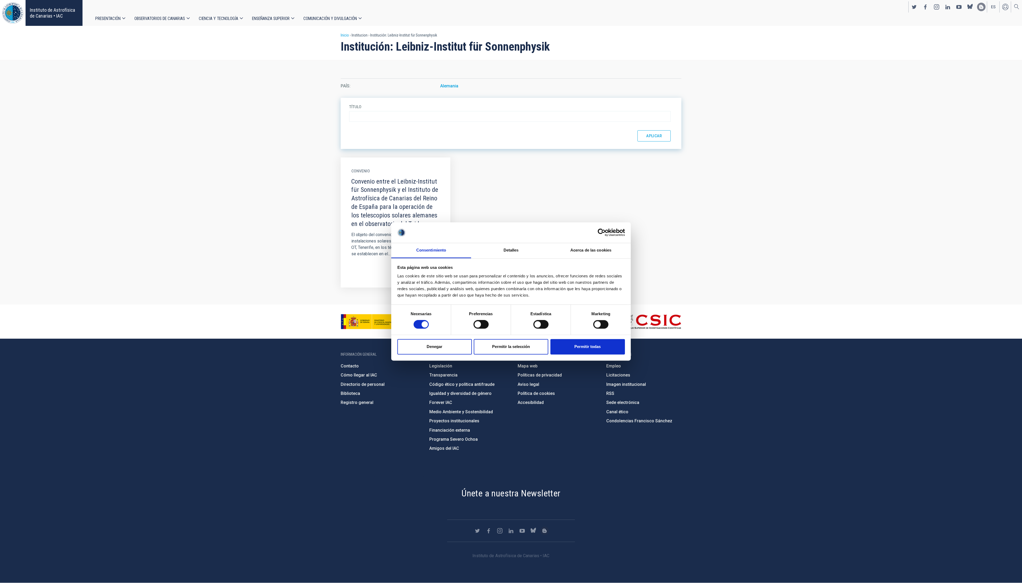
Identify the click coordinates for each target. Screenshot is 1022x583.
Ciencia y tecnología (218, 18)
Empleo (613, 366)
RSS (610, 393)
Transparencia (443, 375)
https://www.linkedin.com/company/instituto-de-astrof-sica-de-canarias (947, 7)
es (993, 7)
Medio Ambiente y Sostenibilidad (461, 411)
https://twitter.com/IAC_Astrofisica (914, 7)
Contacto (350, 366)
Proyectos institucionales (454, 420)
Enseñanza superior (271, 18)
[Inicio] (13, 13)
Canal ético (617, 411)
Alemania (449, 85)
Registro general (357, 402)
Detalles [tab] (511, 250)
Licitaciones (618, 375)
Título (355, 107)
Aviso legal (528, 384)
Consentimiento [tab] (431, 250)
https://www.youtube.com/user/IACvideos (959, 7)
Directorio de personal (363, 384)
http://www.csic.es (652, 321)
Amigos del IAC (444, 448)
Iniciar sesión (1005, 7)
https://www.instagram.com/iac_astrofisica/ (936, 7)
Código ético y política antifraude (461, 384)
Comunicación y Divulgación (330, 18)
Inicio (345, 35)
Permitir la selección (511, 346)
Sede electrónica (622, 402)
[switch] (481, 324)
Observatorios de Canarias (159, 18)
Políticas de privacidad (540, 375)
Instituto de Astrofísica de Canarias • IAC (52, 13)
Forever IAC (440, 402)
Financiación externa (449, 430)
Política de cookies (536, 393)
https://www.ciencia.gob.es (370, 321)
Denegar (434, 346)
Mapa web (528, 366)
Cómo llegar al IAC (359, 375)
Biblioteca (350, 393)
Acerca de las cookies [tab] (590, 250)
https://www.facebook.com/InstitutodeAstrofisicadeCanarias (925, 7)
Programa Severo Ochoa (453, 439)
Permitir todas (587, 346)
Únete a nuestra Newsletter (510, 493)
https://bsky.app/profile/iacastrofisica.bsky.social (970, 7)
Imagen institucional (626, 384)
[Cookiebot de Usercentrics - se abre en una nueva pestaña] (601, 233)
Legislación (440, 366)
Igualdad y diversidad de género (460, 393)
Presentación (108, 18)
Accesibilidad (531, 402)
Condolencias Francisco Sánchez (639, 420)
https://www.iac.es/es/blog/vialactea (981, 7)
